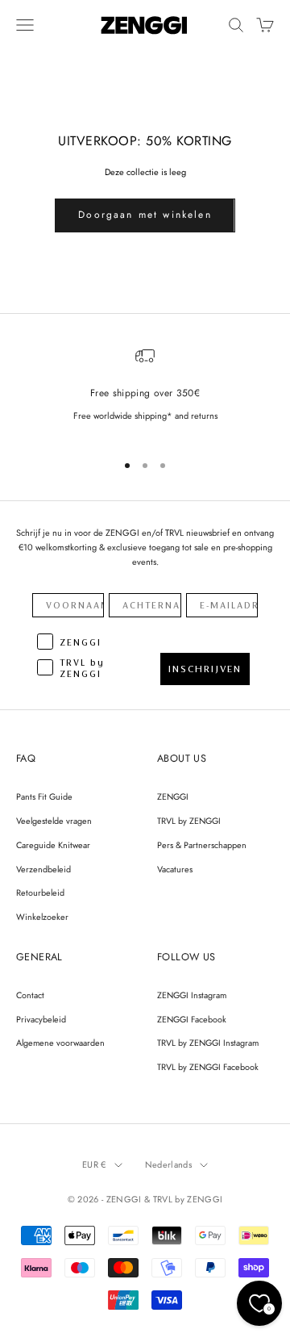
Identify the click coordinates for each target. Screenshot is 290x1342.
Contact (30, 995)
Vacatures (175, 869)
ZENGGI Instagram (191, 995)
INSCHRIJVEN (205, 669)
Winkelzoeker (42, 916)
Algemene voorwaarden (60, 1042)
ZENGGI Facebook (191, 1019)
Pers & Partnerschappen (201, 844)
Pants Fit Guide (44, 796)
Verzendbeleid (43, 869)
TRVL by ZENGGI (189, 820)
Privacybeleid (41, 1019)
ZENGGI (172, 796)
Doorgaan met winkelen (144, 214)
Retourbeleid (40, 892)
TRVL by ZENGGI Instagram (208, 1042)
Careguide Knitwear (53, 844)
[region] (145, 391)
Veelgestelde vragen (54, 820)
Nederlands (168, 1164)
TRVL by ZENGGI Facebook (208, 1066)
